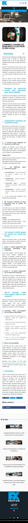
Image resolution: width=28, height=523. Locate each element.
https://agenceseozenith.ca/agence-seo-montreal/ (14, 363)
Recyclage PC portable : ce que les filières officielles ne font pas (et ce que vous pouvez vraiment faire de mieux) (14, 482)
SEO (20, 126)
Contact (13, 520)
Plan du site (18, 520)
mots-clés (4, 387)
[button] (14, 8)
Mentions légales (24, 520)
